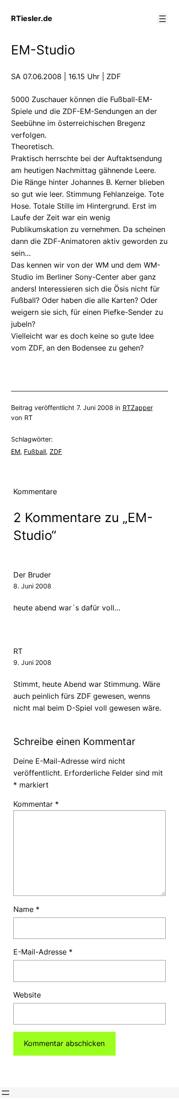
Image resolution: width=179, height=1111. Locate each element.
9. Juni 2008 (32, 662)
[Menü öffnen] (162, 18)
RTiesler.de (31, 18)
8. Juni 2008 (32, 586)
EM (15, 451)
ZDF (56, 451)
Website (27, 994)
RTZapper (138, 407)
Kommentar (36, 804)
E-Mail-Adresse (43, 951)
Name (26, 909)
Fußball (35, 451)
